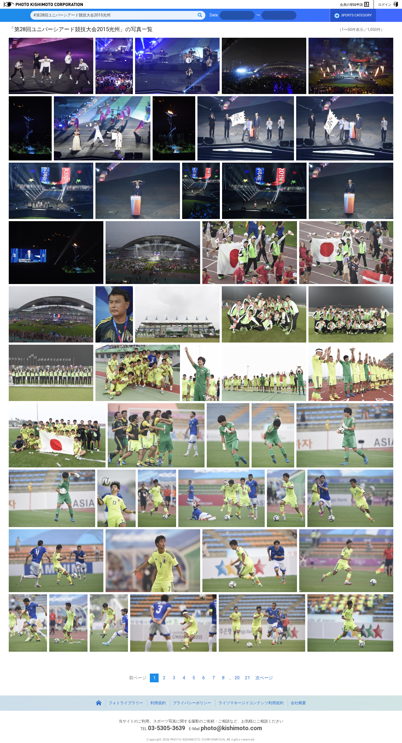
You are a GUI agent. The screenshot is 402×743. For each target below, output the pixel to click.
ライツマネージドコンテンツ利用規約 (251, 703)
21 (247, 677)
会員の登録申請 (352, 5)
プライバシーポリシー (192, 703)
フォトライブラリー (126, 703)
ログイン (385, 5)
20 (237, 677)
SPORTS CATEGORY (356, 15)
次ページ (264, 677)
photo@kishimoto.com (231, 728)
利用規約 (158, 703)
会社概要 (298, 703)
